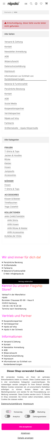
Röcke (7, 159)
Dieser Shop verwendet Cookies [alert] (25, 371)
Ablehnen (25, 433)
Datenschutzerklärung (15, 66)
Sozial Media (11, 103)
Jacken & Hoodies (13, 155)
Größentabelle (10, 265)
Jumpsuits (9, 171)
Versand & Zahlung (14, 42)
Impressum (10, 71)
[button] (31, 3)
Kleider (8, 163)
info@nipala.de (17, 273)
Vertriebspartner (12, 113)
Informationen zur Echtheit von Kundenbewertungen (19, 77)
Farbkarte (9, 123)
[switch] (8, 411)
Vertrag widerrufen (25, 281)
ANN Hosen (13, 224)
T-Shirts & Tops (12, 151)
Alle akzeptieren (25, 427)
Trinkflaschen (11, 202)
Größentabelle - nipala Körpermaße (21, 128)
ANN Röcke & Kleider (17, 228)
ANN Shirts (12, 220)
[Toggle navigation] (4, 2)
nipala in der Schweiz (13, 329)
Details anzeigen (25, 438)
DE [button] (26, 4)
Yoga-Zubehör (11, 206)
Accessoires (10, 175)
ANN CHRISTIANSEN (14, 216)
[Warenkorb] (46, 3)
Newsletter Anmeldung (15, 51)
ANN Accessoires (15, 232)
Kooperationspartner (14, 108)
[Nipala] (13, 3)
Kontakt (8, 46)
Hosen (8, 167)
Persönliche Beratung (15, 89)
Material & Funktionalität (16, 84)
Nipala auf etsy (12, 118)
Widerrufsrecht (12, 61)
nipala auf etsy (10, 326)
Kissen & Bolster (12, 199)
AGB (7, 56)
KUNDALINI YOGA (13, 236)
